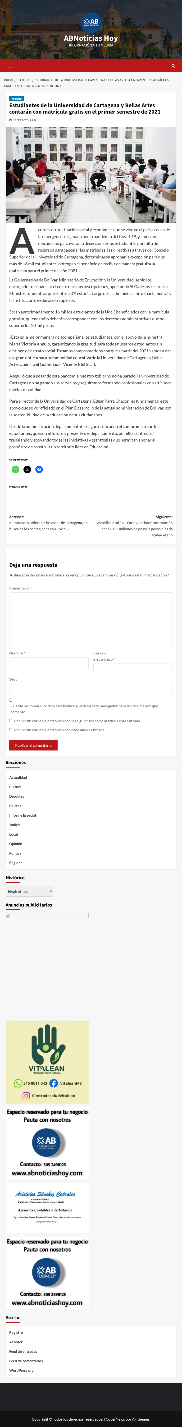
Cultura (15, 787)
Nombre (17, 653)
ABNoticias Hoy (91, 38)
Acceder (16, 1342)
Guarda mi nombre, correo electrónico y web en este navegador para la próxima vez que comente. (84, 709)
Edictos (15, 806)
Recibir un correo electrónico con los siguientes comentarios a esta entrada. (77, 720)
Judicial (15, 825)
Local (13, 834)
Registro (16, 1332)
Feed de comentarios (26, 1361)
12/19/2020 (20, 120)
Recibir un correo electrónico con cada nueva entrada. (59, 729)
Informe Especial (22, 815)
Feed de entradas (23, 1351)
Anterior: (48, 523)
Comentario (20, 588)
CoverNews (115, 1419)
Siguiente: (135, 526)
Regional (16, 99)
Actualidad (18, 777)
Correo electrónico (104, 656)
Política (15, 853)
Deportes (16, 796)
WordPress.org (21, 1370)
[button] (10, 65)
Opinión (15, 844)
